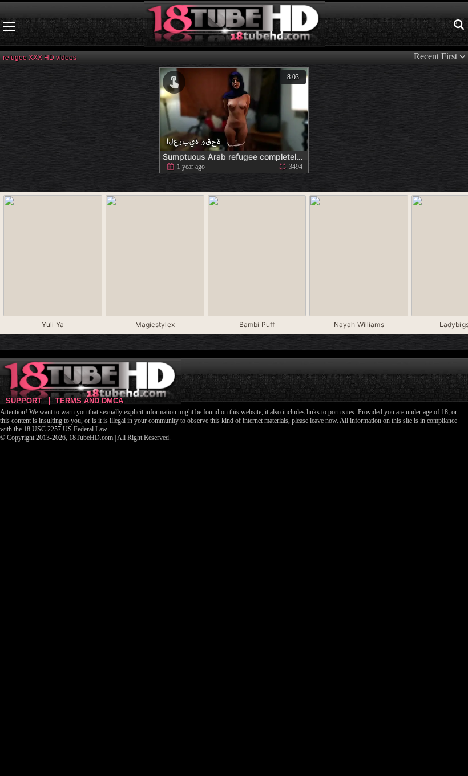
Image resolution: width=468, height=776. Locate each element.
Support (24, 401)
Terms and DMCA (89, 401)
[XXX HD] (234, 26)
